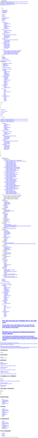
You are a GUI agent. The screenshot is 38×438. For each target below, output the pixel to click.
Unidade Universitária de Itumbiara (11, 180)
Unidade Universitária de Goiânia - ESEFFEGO (13, 167)
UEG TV (3, 424)
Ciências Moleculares (7, 256)
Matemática (5, 265)
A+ (2, 7)
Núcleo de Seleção (7, 47)
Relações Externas (5, 401)
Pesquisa (3, 33)
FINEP (5, 99)
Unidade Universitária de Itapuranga (11, 176)
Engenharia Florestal (7, 203)
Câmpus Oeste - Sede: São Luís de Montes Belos (11, 186)
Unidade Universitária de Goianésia (11, 162)
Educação (5, 268)
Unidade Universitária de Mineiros (11, 184)
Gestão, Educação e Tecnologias (9, 242)
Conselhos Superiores (7, 23)
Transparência (6, 84)
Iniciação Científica (7, 37)
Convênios (3, 402)
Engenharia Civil (6, 247)
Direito (5, 235)
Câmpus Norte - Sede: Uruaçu (8, 189)
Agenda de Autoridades (5, 17)
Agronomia (5, 201)
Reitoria (5, 24)
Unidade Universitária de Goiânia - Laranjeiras (13, 168)
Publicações (4, 427)
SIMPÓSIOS (6, 289)
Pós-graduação (6, 134)
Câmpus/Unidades (5, 158)
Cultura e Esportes (6, 41)
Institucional (4, 123)
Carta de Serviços (6, 28)
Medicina (5, 217)
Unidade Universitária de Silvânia (11, 166)
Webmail (3, 19)
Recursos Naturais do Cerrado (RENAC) (10, 226)
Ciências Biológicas (7, 219)
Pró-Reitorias (6, 25)
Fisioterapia (5, 216)
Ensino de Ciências (7, 270)
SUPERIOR (4, 69)
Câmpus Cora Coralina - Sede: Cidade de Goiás (11, 174)
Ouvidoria (3, 14)
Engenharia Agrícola (7, 202)
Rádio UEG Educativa (5, 423)
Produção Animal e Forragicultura (9, 210)
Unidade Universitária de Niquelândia (11, 192)
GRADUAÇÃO (5, 65)
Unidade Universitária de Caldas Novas (12, 178)
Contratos (3, 411)
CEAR (3, 404)
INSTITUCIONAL (5, 76)
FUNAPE (5, 100)
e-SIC (3, 15)
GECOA (5, 305)
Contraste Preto (4, 12)
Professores (4, 57)
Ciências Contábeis (7, 231)
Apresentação (6, 78)
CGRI (5, 89)
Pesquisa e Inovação (7, 35)
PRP (4, 94)
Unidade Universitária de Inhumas (11, 169)
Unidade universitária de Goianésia (5, 60)
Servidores (3, 58)
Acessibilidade (4, 18)
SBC (5, 316)
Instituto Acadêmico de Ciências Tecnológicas (11, 53)
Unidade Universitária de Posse (10, 173)
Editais (3, 415)
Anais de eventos (4, 413)
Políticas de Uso (6, 81)
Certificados (4, 414)
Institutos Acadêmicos (7, 26)
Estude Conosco (4, 144)
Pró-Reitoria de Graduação (8, 30)
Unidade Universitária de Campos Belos (12, 172)
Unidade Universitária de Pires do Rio (11, 181)
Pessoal (5, 80)
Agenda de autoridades (5, 426)
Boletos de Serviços (5, 409)
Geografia (5, 272)
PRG (5, 93)
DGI (3, 399)
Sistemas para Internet (7, 87)
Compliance (4, 16)
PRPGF (5, 95)
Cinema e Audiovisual (7, 233)
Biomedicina (6, 214)
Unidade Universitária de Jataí (10, 183)
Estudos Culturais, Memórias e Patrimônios (10, 271)
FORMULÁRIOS (7, 73)
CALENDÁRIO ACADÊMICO (7, 63)
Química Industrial (7, 248)
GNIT (5, 306)
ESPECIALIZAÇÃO (7, 71)
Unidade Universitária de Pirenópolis (11, 165)
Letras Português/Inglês (7, 264)
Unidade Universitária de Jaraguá (11, 163)
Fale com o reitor (4, 428)
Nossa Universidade (7, 145)
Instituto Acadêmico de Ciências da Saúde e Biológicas (12, 51)
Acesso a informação (5, 422)
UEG (4, 66)
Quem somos (6, 22)
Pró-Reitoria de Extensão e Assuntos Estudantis (11, 39)
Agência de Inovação (5, 403)
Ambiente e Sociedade (7, 224)
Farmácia (5, 215)
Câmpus (3, 54)
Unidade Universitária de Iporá (10, 187)
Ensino (3, 29)
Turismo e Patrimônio (7, 236)
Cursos (3, 49)
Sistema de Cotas (6, 45)
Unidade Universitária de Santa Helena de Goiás (13, 185)
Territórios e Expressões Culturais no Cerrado (10, 274)
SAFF (3, 416)
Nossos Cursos (6, 48)
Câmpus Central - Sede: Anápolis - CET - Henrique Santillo (13, 160)
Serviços (5, 83)
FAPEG (5, 98)
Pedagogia (5, 86)
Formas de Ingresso (7, 44)
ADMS (3, 20)
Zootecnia (5, 204)
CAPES (5, 96)
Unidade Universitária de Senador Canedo (12, 170)
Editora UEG (6, 139)
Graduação (5, 31)
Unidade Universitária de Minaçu (11, 191)
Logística (5, 239)
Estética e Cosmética (7, 221)
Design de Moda (6, 234)
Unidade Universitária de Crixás (10, 190)
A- (2, 9)
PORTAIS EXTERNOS (6, 67)
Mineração (5, 240)
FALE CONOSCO (7, 75)
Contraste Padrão (4, 10)
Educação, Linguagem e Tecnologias (9, 269)
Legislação (5, 79)
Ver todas (1, 352)
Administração (6, 77)
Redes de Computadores (7, 252)
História (5, 85)
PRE (4, 92)
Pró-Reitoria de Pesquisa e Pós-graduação (10, 34)
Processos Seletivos (7, 46)
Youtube (3, 434)
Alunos (3, 56)
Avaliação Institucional (7, 295)
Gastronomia (6, 238)
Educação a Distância (7, 32)
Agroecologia (6, 206)
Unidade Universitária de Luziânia (11, 164)
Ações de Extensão (7, 40)
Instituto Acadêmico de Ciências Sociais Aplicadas (11, 52)
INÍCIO (5, 70)
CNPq (5, 97)
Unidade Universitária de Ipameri (11, 179)
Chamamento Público (5, 412)
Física (5, 262)
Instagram (3, 435)
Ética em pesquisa (6, 36)
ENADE (5, 72)
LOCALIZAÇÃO (7, 290)
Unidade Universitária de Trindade (11, 171)
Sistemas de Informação (7, 249)
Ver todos (1, 362)
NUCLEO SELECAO (7, 91)
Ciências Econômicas (7, 232)
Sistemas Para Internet (7, 253)
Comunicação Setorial (5, 425)
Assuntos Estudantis (7, 42)
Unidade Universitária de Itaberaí (11, 175)
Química (5, 251)
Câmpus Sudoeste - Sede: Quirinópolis (9, 182)
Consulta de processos (5, 410)
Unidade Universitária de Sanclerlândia (11, 188)
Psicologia (5, 260)
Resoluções (5, 82)
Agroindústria (6, 207)
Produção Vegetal (6, 211)
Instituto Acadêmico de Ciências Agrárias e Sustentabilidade (13, 50)
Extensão (3, 38)
